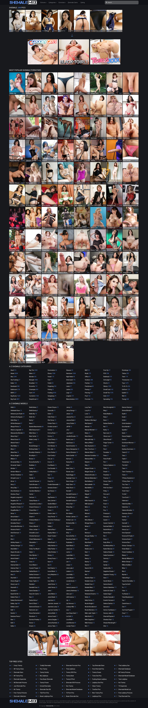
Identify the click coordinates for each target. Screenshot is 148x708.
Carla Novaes (34, 484)
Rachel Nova (108, 529)
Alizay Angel (16, 455)
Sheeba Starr (108, 619)
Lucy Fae (88, 407)
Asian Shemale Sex (72, 696)
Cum (32, 393)
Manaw (88, 426)
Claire (32, 552)
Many (87, 433)
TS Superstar (122, 686)
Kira (68, 526)
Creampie (33, 389)
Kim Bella (69, 513)
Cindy (32, 545)
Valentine (126, 507)
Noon (106, 420)
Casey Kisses (34, 500)
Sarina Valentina (110, 587)
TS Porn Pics (70, 693)
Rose (106, 539)
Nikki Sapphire (90, 619)
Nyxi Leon (107, 433)
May (87, 465)
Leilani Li (69, 571)
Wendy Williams (128, 558)
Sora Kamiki (126, 426)
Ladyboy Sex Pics (97, 682)
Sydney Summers (128, 449)
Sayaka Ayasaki (109, 597)
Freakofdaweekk (54, 484)
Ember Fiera (52, 423)
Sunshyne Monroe (128, 442)
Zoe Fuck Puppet (128, 610)
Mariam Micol (90, 452)
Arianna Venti (15, 529)
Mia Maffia (89, 487)
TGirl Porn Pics (44, 693)
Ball (13, 610)
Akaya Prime (16, 426)
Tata (124, 455)
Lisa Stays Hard (72, 613)
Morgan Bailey (91, 536)
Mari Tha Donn (90, 449)
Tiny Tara (126, 484)
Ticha (124, 475)
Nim (87, 626)
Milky (87, 497)
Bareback (15, 386)
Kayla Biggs (70, 475)
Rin (105, 536)
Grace (50, 510)
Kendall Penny (71, 497)
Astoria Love (15, 555)
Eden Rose (52, 417)
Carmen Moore (35, 487)
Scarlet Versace (109, 600)
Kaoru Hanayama (72, 449)
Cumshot (34, 396)
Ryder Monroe (108, 549)
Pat (105, 462)
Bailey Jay (15, 603)
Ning (105, 410)
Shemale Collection (20, 696)
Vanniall (125, 523)
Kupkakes (70, 542)
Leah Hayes (71, 558)
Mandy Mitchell (91, 430)
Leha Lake (70, 568)
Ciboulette (33, 542)
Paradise (107, 452)
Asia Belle (15, 549)
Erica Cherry (52, 439)
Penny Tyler (108, 481)
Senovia (106, 606)
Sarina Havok (108, 584)
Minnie (87, 513)
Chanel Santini (34, 513)
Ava (13, 574)
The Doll (125, 465)
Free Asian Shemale (46, 679)
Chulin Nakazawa (35, 539)
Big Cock (15, 399)
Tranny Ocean (96, 672)
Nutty (106, 430)
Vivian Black (126, 549)
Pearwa (106, 478)
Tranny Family (44, 672)
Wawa (125, 555)
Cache (32, 468)
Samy (105, 561)
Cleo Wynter (34, 555)
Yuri (124, 600)
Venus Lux (126, 529)
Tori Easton (126, 487)
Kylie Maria (70, 545)
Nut (105, 426)
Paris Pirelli (107, 459)
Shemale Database (124, 669)
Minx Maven (89, 520)
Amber (14, 468)
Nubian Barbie (108, 423)
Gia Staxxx (52, 491)
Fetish (50, 383)
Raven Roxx (107, 533)
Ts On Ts (126, 386)
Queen (106, 520)
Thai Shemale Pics (124, 696)
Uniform (126, 389)
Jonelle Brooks (72, 436)
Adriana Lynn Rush (17, 414)
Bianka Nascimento (36, 426)
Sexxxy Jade (108, 613)
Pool (87, 396)
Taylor (124, 459)
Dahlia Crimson (35, 574)
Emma (51, 430)
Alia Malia (15, 446)
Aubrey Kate (15, 565)
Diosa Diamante (34, 613)
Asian (14, 373)
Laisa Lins (70, 549)
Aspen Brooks (16, 552)
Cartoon (32, 497)
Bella (13, 626)
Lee (68, 561)
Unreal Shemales (45, 686)
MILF (87, 370)
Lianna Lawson (72, 587)
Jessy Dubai (71, 423)
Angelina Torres (17, 507)
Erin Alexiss (52, 446)
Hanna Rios (52, 529)
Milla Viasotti (90, 500)
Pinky (106, 491)
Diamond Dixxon (35, 606)
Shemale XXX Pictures (73, 682)
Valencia (125, 500)
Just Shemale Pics (19, 686)
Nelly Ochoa (89, 600)
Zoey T (125, 613)
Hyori (50, 561)
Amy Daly (15, 487)
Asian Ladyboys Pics (46, 696)
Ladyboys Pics (96, 696)
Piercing (89, 393)
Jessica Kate (70, 420)
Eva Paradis (52, 468)
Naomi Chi (89, 568)
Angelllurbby (16, 510)
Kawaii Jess (70, 471)
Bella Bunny (33, 410)
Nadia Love (89, 549)
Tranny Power (44, 682)
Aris (12, 539)
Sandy (106, 565)
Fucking (52, 393)
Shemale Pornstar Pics (73, 665)
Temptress (126, 462)
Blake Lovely (34, 439)
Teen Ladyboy (122, 679)
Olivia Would (107, 439)
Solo (106, 396)
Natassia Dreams (91, 594)
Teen (125, 376)
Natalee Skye (90, 578)
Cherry (32, 523)
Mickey (88, 491)
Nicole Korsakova (91, 606)
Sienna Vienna (127, 407)
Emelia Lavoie (53, 426)
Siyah (124, 414)
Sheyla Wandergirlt (109, 623)
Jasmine (51, 600)
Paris (106, 455)
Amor (13, 481)
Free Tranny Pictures (20, 693)
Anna (13, 513)
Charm (32, 516)
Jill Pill (69, 426)
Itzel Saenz (52, 568)
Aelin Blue (15, 420)
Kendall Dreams (72, 494)
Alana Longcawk (17, 430)
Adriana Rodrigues (17, 417)
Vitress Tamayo (128, 545)
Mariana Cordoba (92, 455)
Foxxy (51, 478)
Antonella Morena (17, 526)
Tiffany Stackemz (128, 478)
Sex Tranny (69, 686)
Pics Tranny (43, 669)
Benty (31, 420)
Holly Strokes (53, 552)
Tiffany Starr (127, 481)
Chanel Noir (33, 510)
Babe (14, 383)
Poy (105, 510)
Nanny (88, 561)
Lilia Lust (70, 594)
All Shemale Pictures (20, 682)
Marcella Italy (90, 439)
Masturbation (72, 399)
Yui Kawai (126, 594)
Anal (13, 370)
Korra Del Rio (71, 536)
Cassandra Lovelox (35, 504)
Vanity (124, 520)
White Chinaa (127, 561)
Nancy (88, 558)
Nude (88, 373)
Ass (14, 376)
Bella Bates (33, 407)
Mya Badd (89, 542)
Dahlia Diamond (34, 578)
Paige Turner (108, 442)
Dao (31, 597)
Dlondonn (33, 616)
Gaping (51, 399)
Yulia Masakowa (127, 597)
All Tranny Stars (19, 669)
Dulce (50, 414)
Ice (49, 565)
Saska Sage (107, 594)
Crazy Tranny (18, 665)
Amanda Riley (16, 462)
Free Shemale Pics (98, 669)
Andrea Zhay (15, 494)
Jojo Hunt (69, 433)
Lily (68, 600)
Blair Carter (33, 436)
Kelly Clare (71, 484)
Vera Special (126, 533)
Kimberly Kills (71, 523)
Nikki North (89, 616)
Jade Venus (52, 587)
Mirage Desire (90, 523)
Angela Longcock (17, 497)
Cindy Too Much (34, 549)
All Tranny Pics (18, 676)
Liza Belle (69, 619)
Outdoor (89, 380)
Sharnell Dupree (109, 616)
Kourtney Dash (71, 539)
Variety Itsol (126, 526)
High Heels (70, 376)
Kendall (69, 491)
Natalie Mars (90, 587)
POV (106, 373)
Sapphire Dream (109, 571)
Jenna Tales (52, 626)
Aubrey (14, 561)
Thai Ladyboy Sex (124, 665)
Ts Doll (124, 494)
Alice (13, 449)
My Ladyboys (44, 676)
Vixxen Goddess (128, 552)
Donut (32, 623)
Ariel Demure (16, 533)
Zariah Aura (126, 603)
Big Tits (33, 370)
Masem (88, 462)
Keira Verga (71, 481)
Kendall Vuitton (71, 500)
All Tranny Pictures (124, 672)
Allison (14, 459)
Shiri (105, 626)
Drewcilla (51, 410)
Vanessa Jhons (127, 513)
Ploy (105, 497)
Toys (125, 383)
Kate (68, 465)
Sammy (106, 558)
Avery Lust (15, 584)
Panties (88, 383)
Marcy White (89, 442)
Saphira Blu (108, 568)
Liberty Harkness (72, 590)
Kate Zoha (70, 468)
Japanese (70, 383)
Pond (106, 500)
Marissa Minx (90, 459)
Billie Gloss (33, 433)
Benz (31, 423)
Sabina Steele (108, 552)
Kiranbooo (70, 529)
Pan (105, 449)
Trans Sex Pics (96, 676)
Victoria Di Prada (128, 536)
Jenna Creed (53, 616)
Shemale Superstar (20, 679)
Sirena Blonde (127, 410)
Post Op (106, 370)
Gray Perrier (52, 516)
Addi (13, 407)
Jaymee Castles (54, 610)
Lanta (69, 552)
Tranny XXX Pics (71, 672)
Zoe (124, 606)
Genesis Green (53, 487)
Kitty (68, 533)
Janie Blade (52, 597)
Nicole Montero (91, 610)
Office (88, 376)
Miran (87, 526)
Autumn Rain (16, 571)
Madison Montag (91, 420)
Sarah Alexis (108, 581)
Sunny (124, 439)
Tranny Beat (70, 676)
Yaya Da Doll (126, 584)
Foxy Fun (51, 481)
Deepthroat (33, 399)
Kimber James (72, 516)
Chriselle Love (34, 533)
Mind (87, 510)
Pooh (106, 504)
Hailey (50, 526)
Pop (105, 507)
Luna (87, 414)
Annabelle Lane (16, 520)
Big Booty (15, 396)
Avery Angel (15, 581)
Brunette (33, 386)
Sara (105, 578)
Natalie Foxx (89, 584)
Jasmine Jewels (54, 603)
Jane (50, 590)
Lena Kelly (70, 574)
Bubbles (32, 465)
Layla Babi (70, 555)
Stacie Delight (127, 436)
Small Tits (108, 393)
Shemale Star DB (45, 689)
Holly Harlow (52, 545)
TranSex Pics (96, 689)
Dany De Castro (35, 594)
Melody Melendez (91, 478)
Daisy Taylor (34, 581)
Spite (124, 433)
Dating (83, 2)
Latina (69, 389)
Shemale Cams (73, 2)
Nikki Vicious (90, 623)
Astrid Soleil (15, 558)
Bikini (32, 373)
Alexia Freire (15, 442)
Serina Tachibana (109, 610)
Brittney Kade (34, 449)
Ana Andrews (16, 491)
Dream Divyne (53, 407)
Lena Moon (70, 578)
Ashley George (17, 545)
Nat (87, 574)
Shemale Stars (18, 672)
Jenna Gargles (53, 619)
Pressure (106, 513)
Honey (51, 555)
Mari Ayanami (90, 446)
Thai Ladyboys (70, 669)
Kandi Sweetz (71, 446)
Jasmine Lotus (53, 606)
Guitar (50, 523)
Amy (13, 484)
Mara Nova (89, 436)
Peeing (88, 389)
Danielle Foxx (34, 587)
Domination (52, 370)
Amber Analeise (17, 475)
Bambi (14, 613)
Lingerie (70, 396)
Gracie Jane (52, 513)
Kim (68, 510)
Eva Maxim (52, 465)
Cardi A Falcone (35, 481)
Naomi (88, 565)
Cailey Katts (34, 471)
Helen (50, 539)
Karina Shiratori (72, 452)
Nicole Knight (89, 603)
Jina (68, 430)
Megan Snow (90, 471)
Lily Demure (71, 603)
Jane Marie (52, 594)
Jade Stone (52, 584)
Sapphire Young (109, 574)
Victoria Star (126, 542)
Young (125, 399)
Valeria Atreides (128, 510)
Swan (124, 446)
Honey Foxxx (53, 558)
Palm (106, 446)
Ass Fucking (15, 380)
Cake (31, 475)
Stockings (126, 370)
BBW (13, 393)
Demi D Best (34, 603)
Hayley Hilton (53, 533)
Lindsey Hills (71, 606)
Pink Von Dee (108, 487)
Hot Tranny (121, 682)
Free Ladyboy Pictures (125, 693)
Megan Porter (90, 468)
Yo (124, 587)
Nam (87, 552)
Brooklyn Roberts (35, 452)
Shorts (106, 383)
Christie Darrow (34, 536)
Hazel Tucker (52, 536)
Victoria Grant (127, 539)
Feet (50, 380)
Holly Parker (52, 549)
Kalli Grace (70, 442)
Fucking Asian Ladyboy (99, 679)
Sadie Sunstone (109, 555)
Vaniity (125, 516)
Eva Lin (51, 462)
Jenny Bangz (71, 410)
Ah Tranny (17, 689)
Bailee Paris (15, 597)
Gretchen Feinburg (54, 520)
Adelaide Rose (16, 410)
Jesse (69, 414)
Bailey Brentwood (17, 600)
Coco (31, 561)
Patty (106, 468)
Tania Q (125, 452)
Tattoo (125, 373)
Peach (106, 471)
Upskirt (125, 393)
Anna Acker (15, 516)
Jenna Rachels (53, 623)
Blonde (32, 376)
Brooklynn (33, 455)
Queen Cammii (109, 523)
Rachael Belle (108, 526)
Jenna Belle (52, 613)
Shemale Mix (49, 706)
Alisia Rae (15, 452)
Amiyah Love (16, 478)
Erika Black (52, 442)
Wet (124, 396)
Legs (69, 393)
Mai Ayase (89, 423)
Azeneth (14, 587)
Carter (31, 494)
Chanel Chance (35, 507)
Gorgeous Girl (53, 507)
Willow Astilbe (127, 565)
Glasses (69, 370)
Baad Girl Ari (15, 594)
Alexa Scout (15, 439)
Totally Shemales (45, 665)
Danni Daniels (34, 590)
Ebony (51, 373)
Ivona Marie (52, 571)
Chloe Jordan (34, 529)
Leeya (69, 565)
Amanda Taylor (16, 465)
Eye (50, 475)
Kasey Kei (70, 462)
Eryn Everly (52, 455)
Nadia (87, 545)
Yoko (124, 590)
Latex (69, 386)
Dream (32, 626)
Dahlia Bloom (34, 571)
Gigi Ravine (52, 497)
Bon (31, 442)
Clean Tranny (96, 686)
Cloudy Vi (33, 558)
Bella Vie (32, 417)
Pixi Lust (106, 494)
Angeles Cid (16, 500)
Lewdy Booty (71, 581)
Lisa (68, 610)
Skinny (107, 386)
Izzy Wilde (52, 581)
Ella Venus (52, 420)
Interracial (70, 380)
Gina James (52, 500)
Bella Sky (33, 414)
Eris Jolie (51, 449)
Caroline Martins (35, 491)
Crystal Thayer (34, 568)
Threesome (127, 380)
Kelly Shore (70, 487)
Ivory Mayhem (53, 574)
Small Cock (108, 389)
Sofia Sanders (127, 423)
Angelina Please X (17, 504)
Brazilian (33, 383)
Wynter (125, 574)
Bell (13, 623)
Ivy (49, 578)
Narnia (87, 571)
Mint (87, 516)
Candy (32, 478)
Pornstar (89, 399)
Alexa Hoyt (15, 436)
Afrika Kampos (16, 423)
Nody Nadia (107, 414)
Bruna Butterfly (35, 462)
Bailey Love (15, 606)
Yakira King (126, 578)
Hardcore (71, 373)
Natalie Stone (90, 590)
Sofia (124, 420)
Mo (86, 529)
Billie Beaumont (34, 430)
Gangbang (52, 396)
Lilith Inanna (71, 597)
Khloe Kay (70, 507)
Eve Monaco (52, 471)
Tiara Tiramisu (127, 471)
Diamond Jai (33, 610)
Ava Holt (14, 578)
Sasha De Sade (109, 590)
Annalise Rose (16, 523)
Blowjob (33, 380)
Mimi (87, 507)
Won (124, 571)
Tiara (124, 468)
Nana (87, 555)
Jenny (69, 407)
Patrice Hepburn (109, 465)
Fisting (51, 389)
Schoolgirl (107, 380)
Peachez (107, 475)
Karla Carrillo (71, 455)
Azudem (14, 590)
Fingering (52, 386)
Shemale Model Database (74, 689)
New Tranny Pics (97, 693)
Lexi (68, 584)
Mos (87, 539)
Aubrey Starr (16, 568)
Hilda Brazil (52, 542)
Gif (49, 494)
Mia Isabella (90, 484)
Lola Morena (71, 623)
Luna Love (89, 417)
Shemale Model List (124, 689)
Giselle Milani (52, 504)
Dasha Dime (33, 600)
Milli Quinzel (89, 504)
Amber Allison (16, 471)
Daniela (32, 584)
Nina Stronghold (109, 407)
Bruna (32, 459)
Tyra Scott (126, 497)
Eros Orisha (52, 452)
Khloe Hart (70, 504)
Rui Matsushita (109, 545)
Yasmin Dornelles (128, 581)
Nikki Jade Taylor (91, 613)
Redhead (107, 376)
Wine (124, 568)
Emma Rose (52, 433)
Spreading (108, 399)
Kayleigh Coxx (71, 478)
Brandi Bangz (34, 446)
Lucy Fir (88, 410)
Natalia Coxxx (90, 581)
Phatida (106, 484)
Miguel (88, 494)
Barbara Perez (16, 616)
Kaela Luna (70, 439)
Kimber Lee (71, 520)
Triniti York (126, 491)
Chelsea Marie (34, 520)
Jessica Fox (71, 417)
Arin (13, 536)
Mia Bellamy (90, 481)
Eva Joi (51, 459)
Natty (87, 597)
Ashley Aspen (16, 542)
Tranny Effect (70, 679)
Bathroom (15, 389)
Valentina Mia (127, 504)
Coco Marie (33, 565)
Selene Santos (109, 603)
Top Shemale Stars (98, 665)
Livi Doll (69, 616)
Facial (51, 376)
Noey (105, 417)
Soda (124, 417)
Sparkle (125, 430)
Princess (107, 516)
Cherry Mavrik (34, 526)
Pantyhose (89, 386)
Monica (88, 533)
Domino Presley (35, 619)
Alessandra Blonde (18, 433)
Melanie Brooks (91, 475)
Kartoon (69, 459)
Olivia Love (107, 436)
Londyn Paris (71, 626)
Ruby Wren (107, 542)
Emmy (51, 436)
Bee (13, 619)
